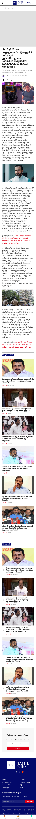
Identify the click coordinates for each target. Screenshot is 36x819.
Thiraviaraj (10, 75)
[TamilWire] (18, 3)
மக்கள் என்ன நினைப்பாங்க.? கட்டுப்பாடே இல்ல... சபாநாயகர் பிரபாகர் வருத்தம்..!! (16, 410)
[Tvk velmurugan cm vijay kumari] (18, 485)
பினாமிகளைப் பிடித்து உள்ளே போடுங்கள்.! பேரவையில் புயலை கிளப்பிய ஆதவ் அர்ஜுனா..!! (17, 439)
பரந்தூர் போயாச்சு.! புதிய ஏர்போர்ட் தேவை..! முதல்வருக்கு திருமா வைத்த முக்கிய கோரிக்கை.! (17, 468)
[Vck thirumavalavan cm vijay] (18, 455)
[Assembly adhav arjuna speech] (18, 425)
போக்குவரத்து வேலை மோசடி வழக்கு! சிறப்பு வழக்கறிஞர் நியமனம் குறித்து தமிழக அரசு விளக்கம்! (18, 381)
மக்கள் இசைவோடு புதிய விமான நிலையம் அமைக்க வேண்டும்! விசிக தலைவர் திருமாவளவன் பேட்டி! (17, 528)
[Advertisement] (18, 29)
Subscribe (18, 748)
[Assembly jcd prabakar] (18, 398)
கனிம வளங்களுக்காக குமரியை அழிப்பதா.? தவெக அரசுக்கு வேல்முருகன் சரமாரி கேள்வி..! (17, 498)
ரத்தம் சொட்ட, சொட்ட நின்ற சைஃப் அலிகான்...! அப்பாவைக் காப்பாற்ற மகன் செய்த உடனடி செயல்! (17, 344)
